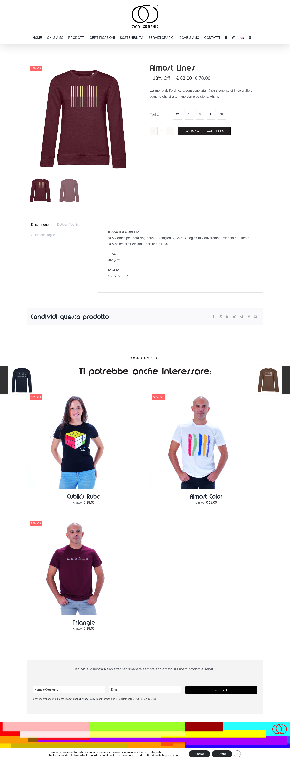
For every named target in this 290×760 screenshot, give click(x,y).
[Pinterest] (248, 317)
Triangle (83, 622)
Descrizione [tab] (40, 225)
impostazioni (170, 755)
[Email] (255, 317)
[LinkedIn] (227, 317)
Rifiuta (222, 754)
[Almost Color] (198, 393)
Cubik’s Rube (84, 496)
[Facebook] (213, 317)
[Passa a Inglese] (242, 38)
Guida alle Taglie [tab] (43, 235)
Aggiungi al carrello (204, 130)
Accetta (199, 754)
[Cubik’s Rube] (76, 393)
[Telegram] (241, 317)
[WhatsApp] (234, 317)
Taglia (154, 114)
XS (178, 114)
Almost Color (206, 496)
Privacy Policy (87, 698)
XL (222, 114)
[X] (220, 317)
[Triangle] (76, 519)
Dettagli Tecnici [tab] (68, 224)
